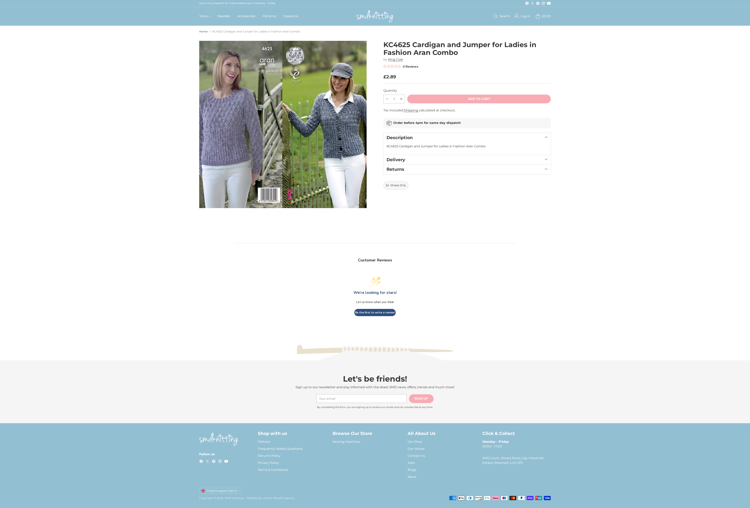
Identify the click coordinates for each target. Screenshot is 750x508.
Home (203, 31)
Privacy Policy (268, 463)
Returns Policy (269, 456)
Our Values (416, 449)
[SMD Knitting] (375, 16)
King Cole (395, 59)
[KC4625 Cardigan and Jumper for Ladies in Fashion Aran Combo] (283, 124)
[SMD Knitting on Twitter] (532, 4)
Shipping (411, 110)
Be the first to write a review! (375, 312)
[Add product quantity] (401, 99)
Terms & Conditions (273, 470)
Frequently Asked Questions (280, 449)
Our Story (415, 442)
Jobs (411, 463)
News (412, 477)
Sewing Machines (346, 442)
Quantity (390, 90)
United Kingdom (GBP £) (221, 490)
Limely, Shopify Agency (278, 498)
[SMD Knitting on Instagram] (543, 4)
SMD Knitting (234, 498)
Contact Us (416, 456)
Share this (398, 185)
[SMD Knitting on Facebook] (527, 4)
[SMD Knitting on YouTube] (549, 4)
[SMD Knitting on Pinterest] (538, 4)
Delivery (264, 442)
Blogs (412, 470)
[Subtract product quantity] (387, 99)
